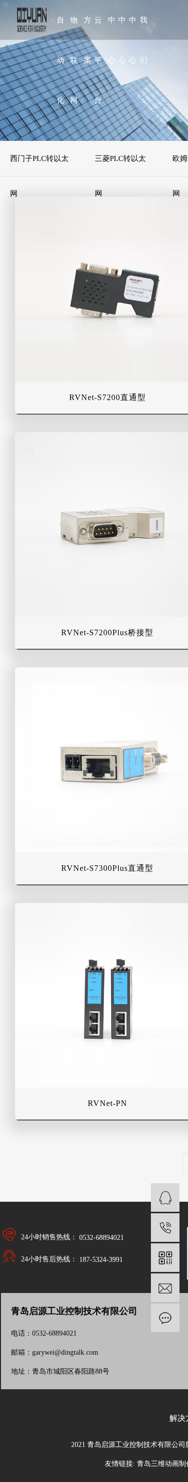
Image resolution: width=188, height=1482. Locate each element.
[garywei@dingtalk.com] (165, 1287)
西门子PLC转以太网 (39, 165)
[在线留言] (165, 1318)
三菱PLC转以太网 (120, 165)
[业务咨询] (165, 1197)
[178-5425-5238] (165, 1227)
